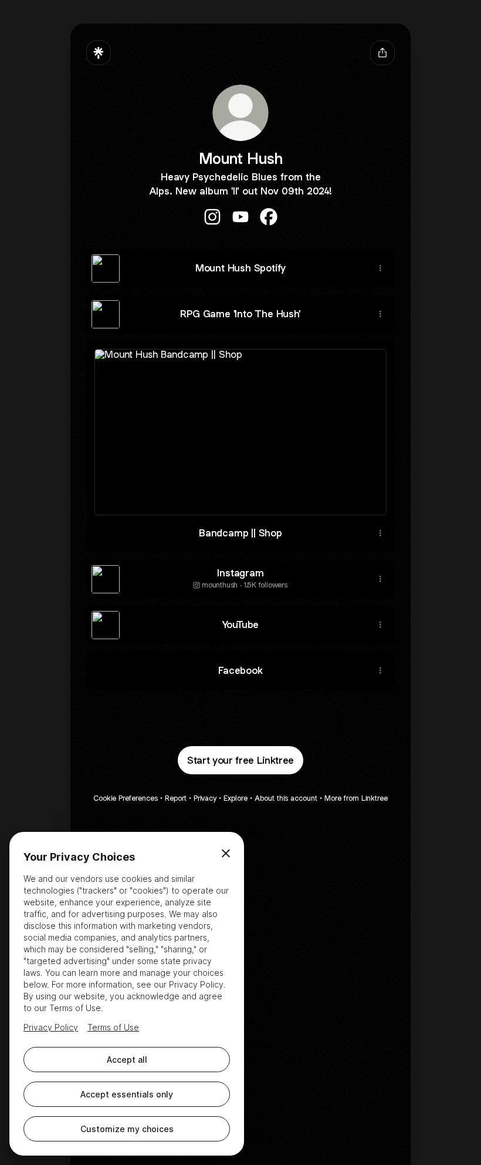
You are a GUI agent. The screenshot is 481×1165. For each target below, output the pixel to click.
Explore (235, 798)
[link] (212, 217)
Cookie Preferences (125, 798)
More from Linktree (356, 798)
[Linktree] (98, 53)
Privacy (205, 798)
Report (176, 798)
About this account (286, 798)
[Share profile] (382, 53)
